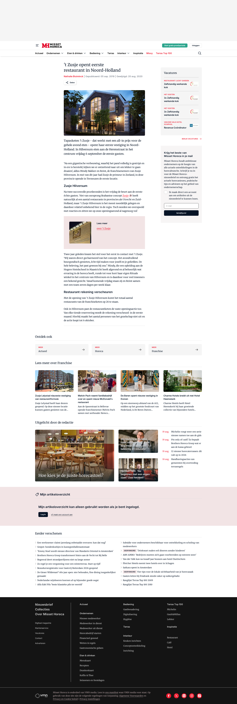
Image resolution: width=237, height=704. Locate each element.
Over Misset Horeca (49, 614)
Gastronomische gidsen (91, 648)
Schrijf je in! (181, 213)
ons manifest (111, 692)
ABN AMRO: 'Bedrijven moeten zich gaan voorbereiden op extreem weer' (159, 555)
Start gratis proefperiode (174, 45)
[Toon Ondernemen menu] (62, 53)
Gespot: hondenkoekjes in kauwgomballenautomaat (63, 547)
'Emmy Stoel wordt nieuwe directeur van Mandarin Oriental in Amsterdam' (75, 551)
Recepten (84, 665)
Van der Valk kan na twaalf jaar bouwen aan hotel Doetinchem (154, 559)
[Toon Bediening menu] (102, 53)
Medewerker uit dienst (91, 628)
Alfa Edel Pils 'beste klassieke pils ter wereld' (60, 584)
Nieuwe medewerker (90, 618)
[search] (200, 53)
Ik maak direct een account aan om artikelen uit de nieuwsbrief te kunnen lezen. (183, 195)
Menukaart (85, 660)
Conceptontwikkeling (134, 645)
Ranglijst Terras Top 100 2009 (138, 580)
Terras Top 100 (175, 604)
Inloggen (196, 45)
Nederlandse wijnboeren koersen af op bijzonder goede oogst (68, 580)
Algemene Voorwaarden (131, 695)
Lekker (170, 619)
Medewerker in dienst (91, 623)
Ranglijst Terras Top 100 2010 (137, 584)
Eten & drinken (87, 655)
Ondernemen (86, 613)
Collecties (42, 609)
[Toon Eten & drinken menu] (84, 53)
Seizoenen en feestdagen (92, 680)
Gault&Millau (173, 614)
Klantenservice (41, 628)
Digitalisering (130, 614)
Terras (126, 626)
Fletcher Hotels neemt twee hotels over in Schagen (148, 563)
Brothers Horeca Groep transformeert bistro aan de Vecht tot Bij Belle (72, 555)
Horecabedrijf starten (90, 633)
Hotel (170, 647)
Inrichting (128, 650)
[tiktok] (199, 695)
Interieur (127, 635)
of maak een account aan (62, 514)
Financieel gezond (89, 638)
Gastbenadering (131, 609)
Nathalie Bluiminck (73, 76)
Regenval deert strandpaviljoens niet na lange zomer (63, 559)
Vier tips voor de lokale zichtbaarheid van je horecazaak (165, 571)
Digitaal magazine (43, 623)
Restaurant (172, 637)
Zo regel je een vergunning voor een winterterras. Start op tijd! (68, 564)
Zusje (125, 195)
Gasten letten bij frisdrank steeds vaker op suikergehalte (151, 576)
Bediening (128, 604)
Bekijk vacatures (190, 139)
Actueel (84, 604)
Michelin (171, 609)
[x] (176, 695)
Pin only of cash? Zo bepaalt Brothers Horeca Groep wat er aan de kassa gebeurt (186, 443)
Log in (43, 514)
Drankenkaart (87, 670)
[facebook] (168, 695)
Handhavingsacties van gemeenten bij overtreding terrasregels (184, 463)
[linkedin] (184, 695)
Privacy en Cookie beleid (65, 699)
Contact (38, 638)
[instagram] (191, 695)
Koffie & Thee (86, 675)
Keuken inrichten (132, 641)
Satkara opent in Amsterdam (137, 567)
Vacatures (39, 633)
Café (169, 642)
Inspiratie (172, 626)
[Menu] (37, 45)
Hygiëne (127, 619)
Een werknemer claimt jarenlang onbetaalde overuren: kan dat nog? (71, 542)
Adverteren (40, 643)
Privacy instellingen (90, 699)
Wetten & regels (87, 643)
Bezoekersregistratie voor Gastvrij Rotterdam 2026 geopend (67, 568)
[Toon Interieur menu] (128, 53)
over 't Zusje (104, 228)
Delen (72, 82)
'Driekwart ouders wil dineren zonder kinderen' (161, 550)
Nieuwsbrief (44, 604)
